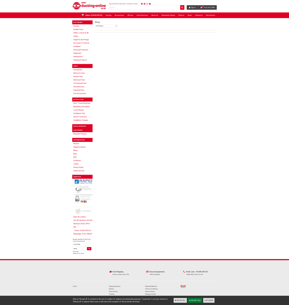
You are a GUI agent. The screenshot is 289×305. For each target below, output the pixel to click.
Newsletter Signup (168, 15)
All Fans (130, 15)
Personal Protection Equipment (80, 51)
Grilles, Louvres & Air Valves (81, 34)
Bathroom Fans (79, 73)
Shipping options (79, 147)
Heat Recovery (78, 87)
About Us (154, 15)
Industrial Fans (78, 90)
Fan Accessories (79, 93)
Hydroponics (78, 57)
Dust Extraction (142, 15)
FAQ (74, 157)
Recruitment (210, 15)
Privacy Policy (78, 167)
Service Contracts (80, 117)
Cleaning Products (80, 60)
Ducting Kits (77, 70)
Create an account (78, 253)
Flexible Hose (78, 29)
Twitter (76, 164)
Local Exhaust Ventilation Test (79, 111)
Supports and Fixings (81, 40)
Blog (75, 154)
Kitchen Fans (78, 76)
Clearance (199, 15)
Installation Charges (80, 120)
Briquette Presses (80, 134)
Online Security (78, 171)
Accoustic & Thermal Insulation (81, 44)
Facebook (77, 161)
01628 (199, 272)
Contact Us (211, 21)
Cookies (111, 294)
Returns (181, 15)
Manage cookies (150, 294)
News (190, 15)
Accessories (119, 15)
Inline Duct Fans (79, 80)
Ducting (108, 15)
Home (75, 286)
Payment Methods (151, 286)
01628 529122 (115, 4)
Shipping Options (114, 286)
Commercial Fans (79, 83)
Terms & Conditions (151, 289)
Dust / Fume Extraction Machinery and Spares (81, 105)
